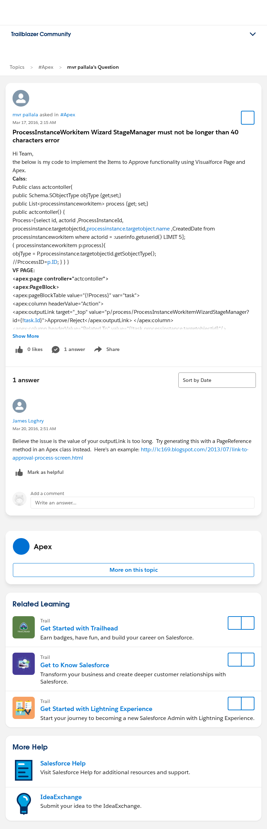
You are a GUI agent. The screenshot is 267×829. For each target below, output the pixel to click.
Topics (17, 67)
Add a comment (47, 493)
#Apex (45, 67)
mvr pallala (25, 114)
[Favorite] (248, 117)
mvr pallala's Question (93, 67)
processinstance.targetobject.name (128, 228)
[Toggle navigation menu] (252, 34)
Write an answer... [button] (55, 503)
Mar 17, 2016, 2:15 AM (34, 122)
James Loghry (28, 421)
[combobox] (217, 380)
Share (106, 350)
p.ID (52, 262)
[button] (133, 570)
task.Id (32, 320)
